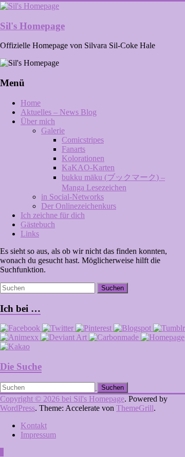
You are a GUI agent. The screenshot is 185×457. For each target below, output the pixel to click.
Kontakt (34, 425)
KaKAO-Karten (88, 167)
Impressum (38, 434)
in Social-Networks (72, 196)
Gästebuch (38, 224)
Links (30, 233)
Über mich (38, 121)
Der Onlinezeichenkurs (78, 206)
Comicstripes (83, 139)
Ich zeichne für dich (53, 215)
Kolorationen (83, 158)
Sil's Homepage (32, 26)
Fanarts (73, 149)
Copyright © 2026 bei (36, 398)
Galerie (53, 130)
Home (31, 102)
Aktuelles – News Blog (59, 112)
